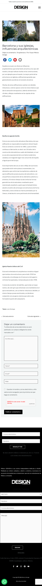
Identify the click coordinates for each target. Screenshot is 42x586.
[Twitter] (17, 566)
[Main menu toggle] (39, 7)
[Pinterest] (25, 566)
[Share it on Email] (20, 61)
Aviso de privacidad (21, 581)
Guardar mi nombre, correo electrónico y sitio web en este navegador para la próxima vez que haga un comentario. (20, 392)
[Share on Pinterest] (15, 61)
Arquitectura (21, 52)
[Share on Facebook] (5, 61)
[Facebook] (13, 566)
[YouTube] (28, 566)
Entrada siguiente (34, 316)
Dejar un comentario (9, 52)
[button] (4, 582)
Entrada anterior (7, 316)
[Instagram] (21, 566)
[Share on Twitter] (10, 61)
